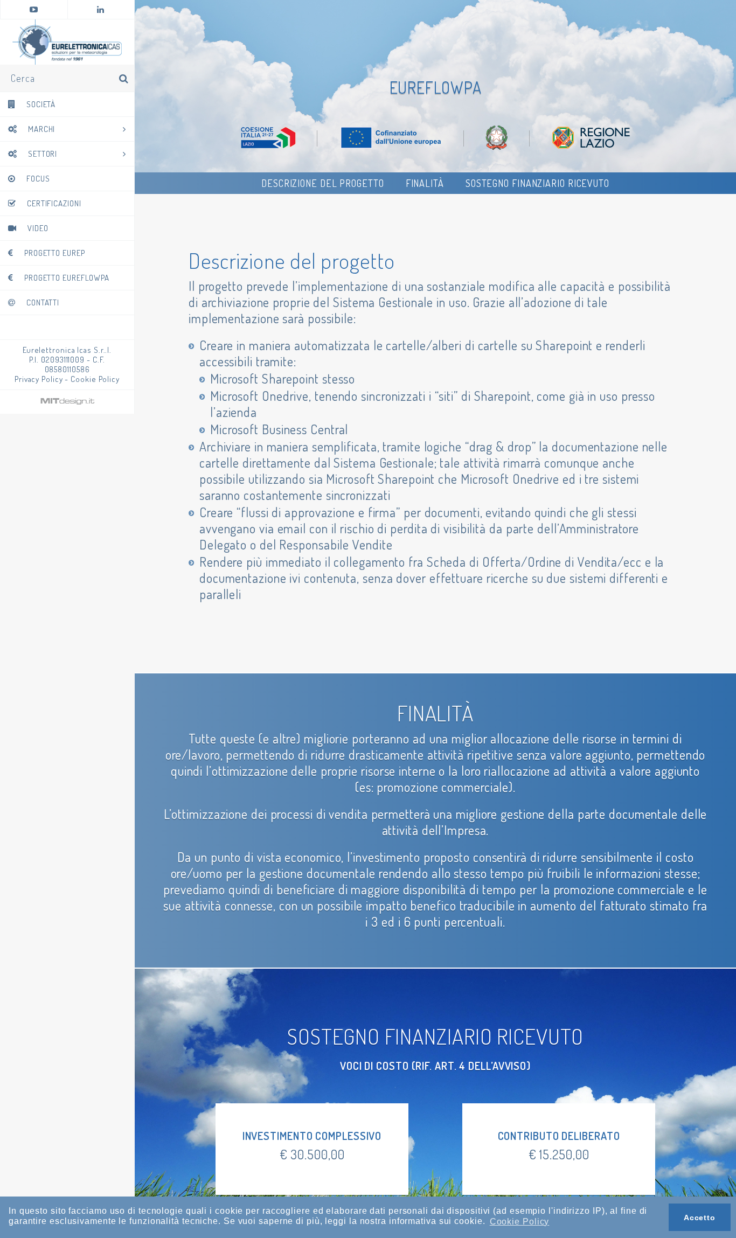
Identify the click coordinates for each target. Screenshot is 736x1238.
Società (40, 104)
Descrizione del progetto (322, 183)
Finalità (425, 183)
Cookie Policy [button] (520, 1221)
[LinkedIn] (101, 9)
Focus (38, 178)
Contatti (42, 302)
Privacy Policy (39, 379)
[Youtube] (34, 9)
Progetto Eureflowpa (66, 278)
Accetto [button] (700, 1217)
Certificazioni (54, 203)
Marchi (41, 129)
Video (37, 228)
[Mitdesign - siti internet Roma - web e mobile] (67, 403)
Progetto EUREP (54, 253)
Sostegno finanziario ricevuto (537, 183)
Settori (42, 154)
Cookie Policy (95, 379)
